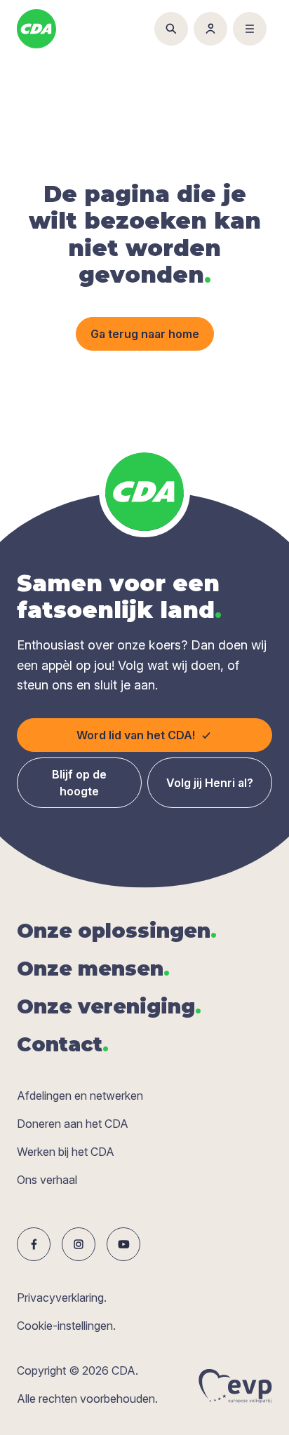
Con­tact (63, 1044)
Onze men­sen (93, 969)
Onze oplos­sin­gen (117, 931)
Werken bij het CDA (65, 1152)
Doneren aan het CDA (72, 1124)
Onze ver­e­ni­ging (109, 1006)
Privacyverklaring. (62, 1298)
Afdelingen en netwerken (80, 1096)
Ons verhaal (47, 1180)
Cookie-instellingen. (66, 1326)
